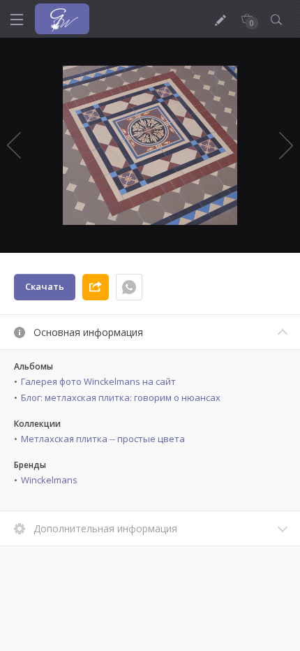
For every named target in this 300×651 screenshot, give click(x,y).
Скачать (44, 286)
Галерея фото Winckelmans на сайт (98, 381)
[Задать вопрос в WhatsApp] (129, 287)
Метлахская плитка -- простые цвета (103, 438)
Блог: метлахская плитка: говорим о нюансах (120, 397)
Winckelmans (49, 480)
